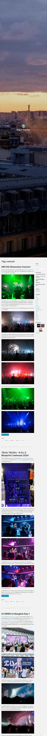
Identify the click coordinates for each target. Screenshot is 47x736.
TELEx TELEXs (24, 458)
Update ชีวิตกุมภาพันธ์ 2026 (40, 274)
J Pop (36, 303)
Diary (7, 446)
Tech (36, 314)
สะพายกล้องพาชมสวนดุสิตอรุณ (40, 285)
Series (37, 312)
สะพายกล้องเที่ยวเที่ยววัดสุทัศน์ (40, 280)
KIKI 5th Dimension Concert (15, 266)
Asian (37, 297)
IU (32, 616)
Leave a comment (16, 446)
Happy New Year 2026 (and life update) (40, 277)
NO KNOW (17, 308)
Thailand (37, 315)
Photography (10, 446)
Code (36, 296)
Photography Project (39, 309)
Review (37, 311)
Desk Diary (37, 299)
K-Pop (37, 305)
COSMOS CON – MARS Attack (27, 269)
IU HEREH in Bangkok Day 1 (15, 613)
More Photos (38, 332)
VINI (16, 269)
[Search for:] (41, 268)
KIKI (6, 269)
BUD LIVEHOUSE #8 (16, 511)
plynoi (3, 446)
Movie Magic (38, 306)
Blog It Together (23, 130)
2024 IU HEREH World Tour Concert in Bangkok (10, 616)
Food (36, 302)
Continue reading (4, 435)
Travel (37, 317)
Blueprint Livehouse (17, 459)
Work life (37, 319)
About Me (37, 265)
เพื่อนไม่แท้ (38, 282)
